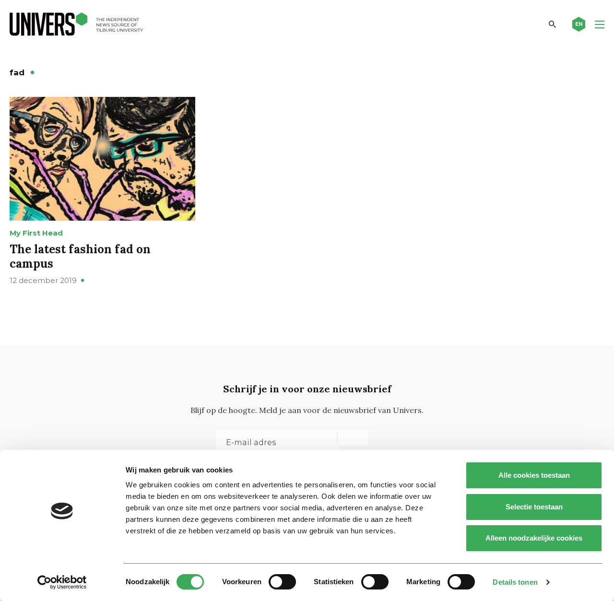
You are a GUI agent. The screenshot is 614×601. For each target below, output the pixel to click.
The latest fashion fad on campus (80, 256)
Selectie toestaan (534, 507)
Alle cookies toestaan (534, 475)
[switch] (282, 581)
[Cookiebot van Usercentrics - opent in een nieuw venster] (62, 582)
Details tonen (515, 582)
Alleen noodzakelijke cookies (533, 538)
